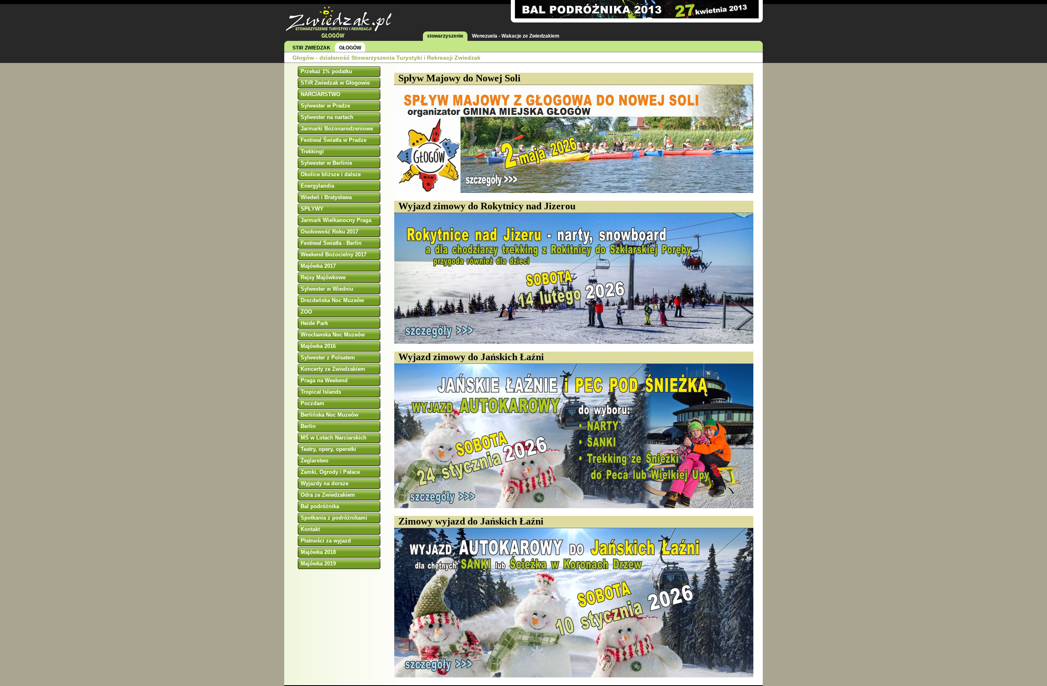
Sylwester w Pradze (325, 106)
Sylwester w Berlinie (326, 163)
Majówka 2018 (318, 552)
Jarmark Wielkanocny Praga (336, 220)
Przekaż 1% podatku (326, 71)
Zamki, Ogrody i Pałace (330, 472)
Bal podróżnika (320, 506)
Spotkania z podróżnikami (334, 518)
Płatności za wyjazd (326, 541)
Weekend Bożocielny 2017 (333, 254)
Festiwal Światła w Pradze (333, 140)
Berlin (308, 426)
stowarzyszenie (445, 36)
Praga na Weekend (324, 380)
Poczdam (312, 403)
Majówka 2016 (318, 346)
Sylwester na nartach (327, 117)
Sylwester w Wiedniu (327, 289)
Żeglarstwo (314, 460)
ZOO (306, 312)
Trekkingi (312, 151)
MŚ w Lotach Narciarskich (333, 438)
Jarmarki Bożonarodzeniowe (337, 129)
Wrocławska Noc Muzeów (333, 335)
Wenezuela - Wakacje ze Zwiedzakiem (515, 36)
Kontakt (310, 529)
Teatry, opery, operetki (328, 449)
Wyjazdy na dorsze (324, 483)
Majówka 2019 (318, 563)
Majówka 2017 (318, 266)
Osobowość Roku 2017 (329, 232)
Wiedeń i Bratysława (326, 197)
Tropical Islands (321, 392)
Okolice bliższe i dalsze (331, 174)
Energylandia (317, 186)
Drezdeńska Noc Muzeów (332, 300)
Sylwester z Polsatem (328, 357)
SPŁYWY (312, 209)
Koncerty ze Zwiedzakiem (333, 369)
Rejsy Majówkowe (323, 277)
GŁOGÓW (350, 48)
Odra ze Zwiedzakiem (328, 495)
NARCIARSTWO (320, 94)
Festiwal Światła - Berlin (331, 243)
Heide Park (314, 323)
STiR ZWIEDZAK (311, 48)
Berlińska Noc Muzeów (329, 415)
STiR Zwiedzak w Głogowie (335, 83)
